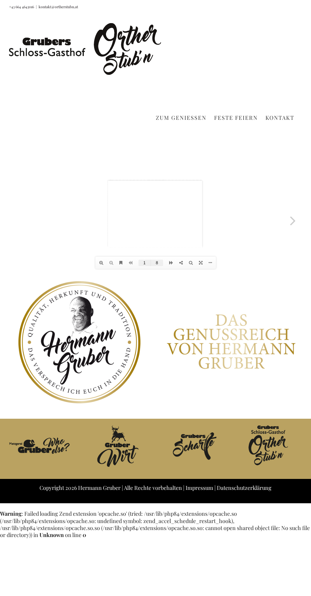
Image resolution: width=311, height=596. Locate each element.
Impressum (199, 487)
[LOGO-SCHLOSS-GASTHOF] (269, 427)
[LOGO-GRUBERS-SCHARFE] (193, 427)
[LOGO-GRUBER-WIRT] (117, 427)
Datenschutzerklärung (244, 487)
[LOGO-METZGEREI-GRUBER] (41, 427)
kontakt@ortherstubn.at (58, 6)
